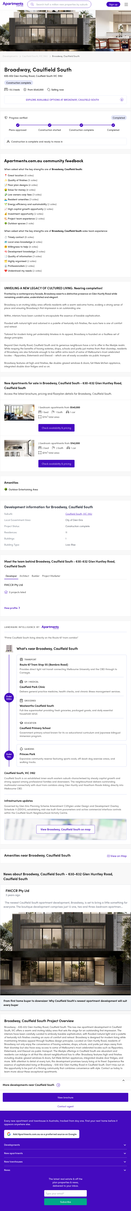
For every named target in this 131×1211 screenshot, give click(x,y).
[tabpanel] (65, 597)
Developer (11, 575)
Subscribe (65, 1201)
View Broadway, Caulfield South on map (66, 829)
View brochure (65, 1097)
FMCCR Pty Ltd (13, 585)
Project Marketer (51, 575)
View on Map (119, 856)
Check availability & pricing (56, 427)
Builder (35, 575)
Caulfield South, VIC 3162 (35, 56)
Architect (24, 575)
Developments (10, 56)
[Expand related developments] (123, 1080)
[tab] (11, 576)
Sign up (113, 4)
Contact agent (65, 1106)
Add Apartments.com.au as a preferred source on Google (45, 1134)
